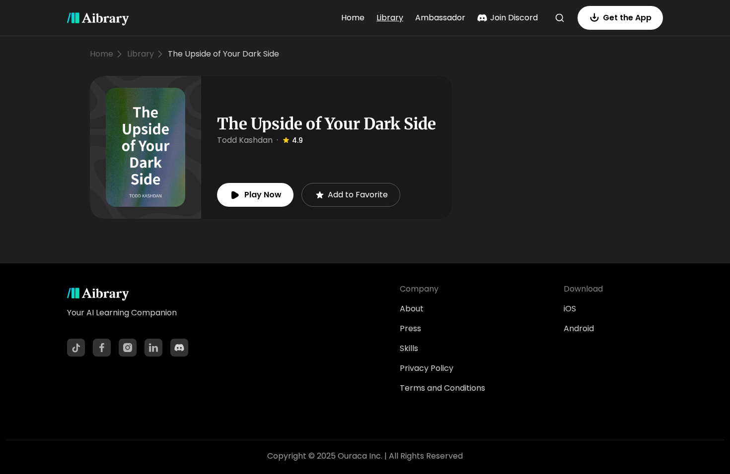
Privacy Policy (426, 368)
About (412, 308)
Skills (409, 348)
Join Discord (514, 17)
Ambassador (440, 17)
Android (579, 328)
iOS (570, 308)
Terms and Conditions (442, 388)
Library (389, 17)
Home (353, 17)
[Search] (560, 18)
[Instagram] (128, 347)
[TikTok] (76, 347)
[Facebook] (102, 347)
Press (410, 328)
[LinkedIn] (153, 347)
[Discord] (179, 347)
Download (583, 289)
